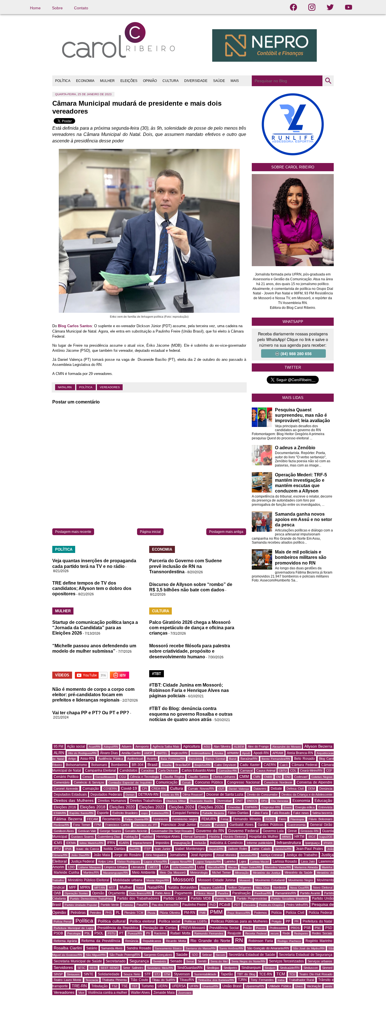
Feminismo (160, 819)
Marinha (327, 867)
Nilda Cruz (262, 887)
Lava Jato (308, 861)
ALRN (59, 752)
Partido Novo (224, 898)
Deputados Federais (106, 794)
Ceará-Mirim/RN (311, 770)
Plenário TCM (134, 912)
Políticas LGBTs (196, 921)
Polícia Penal (62, 921)
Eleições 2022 (151, 807)
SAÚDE (219, 81)
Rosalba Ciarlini (68, 948)
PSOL (98, 933)
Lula (200, 867)
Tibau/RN (186, 980)
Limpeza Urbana (115, 867)
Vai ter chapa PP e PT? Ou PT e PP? (90, 712)
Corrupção (91, 789)
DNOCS (252, 800)
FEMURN (208, 819)
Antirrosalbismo (201, 753)
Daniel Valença (239, 788)
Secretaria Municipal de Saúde (78, 961)
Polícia (276, 913)
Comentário (62, 782)
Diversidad (224, 800)
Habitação (131, 836)
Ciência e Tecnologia (144, 776)
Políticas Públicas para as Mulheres (239, 921)
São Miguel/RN (96, 954)
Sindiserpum (251, 968)
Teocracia (92, 980)
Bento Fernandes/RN (276, 758)
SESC (81, 967)
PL (118, 913)
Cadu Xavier (249, 765)
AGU (207, 746)
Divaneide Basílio (201, 800)
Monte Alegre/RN (157, 880)
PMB (202, 912)
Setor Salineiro (133, 967)
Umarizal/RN (210, 986)
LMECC (153, 867)
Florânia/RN (61, 824)
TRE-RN (79, 986)
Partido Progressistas (252, 898)
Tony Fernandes (262, 980)
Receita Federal (255, 933)
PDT (237, 904)
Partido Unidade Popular (81, 904)
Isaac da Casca (87, 848)
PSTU (111, 933)
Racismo (160, 933)
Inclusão (200, 843)
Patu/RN (142, 904)
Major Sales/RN (251, 867)
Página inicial (150, 532)
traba (281, 980)
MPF (72, 887)
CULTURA (170, 81)
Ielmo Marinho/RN (91, 843)
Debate (276, 789)
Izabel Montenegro (190, 849)
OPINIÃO (150, 81)
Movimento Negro (300, 880)
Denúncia (325, 788)
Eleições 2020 (122, 807)
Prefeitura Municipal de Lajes (73, 928)
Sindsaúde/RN (290, 967)
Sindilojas (213, 967)
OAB (57, 893)
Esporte (103, 813)
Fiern (282, 819)
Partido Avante (310, 893)
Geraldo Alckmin (136, 831)
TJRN (242, 980)
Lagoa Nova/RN (181, 861)
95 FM (58, 746)
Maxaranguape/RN (115, 872)
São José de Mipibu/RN (309, 948)
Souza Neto (131, 974)
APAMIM (232, 753)
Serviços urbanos (320, 961)
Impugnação (182, 843)
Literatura (137, 867)
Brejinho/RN (202, 765)
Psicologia (74, 933)
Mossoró (183, 879)
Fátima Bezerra (68, 819)
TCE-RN (265, 974)
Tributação (99, 986)
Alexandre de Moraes (286, 746)
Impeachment (142, 843)
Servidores (63, 967)
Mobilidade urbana (127, 880)
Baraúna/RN (248, 758)
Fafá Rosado (281, 813)
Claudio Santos (198, 776)
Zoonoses (184, 992)
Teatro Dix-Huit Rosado (315, 974)
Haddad (147, 836)
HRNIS (286, 836)
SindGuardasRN (190, 968)
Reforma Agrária (65, 941)
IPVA (68, 848)
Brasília (167, 765)
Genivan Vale (87, 831)
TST (134, 986)
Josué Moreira (226, 855)
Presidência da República (117, 928)
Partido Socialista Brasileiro (289, 898)
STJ (157, 974)
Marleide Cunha (66, 872)
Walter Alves (140, 993)
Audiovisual (135, 758)
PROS (295, 928)
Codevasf (300, 776)
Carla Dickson (168, 770)
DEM (311, 788)
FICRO (270, 819)
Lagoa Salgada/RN (208, 861)
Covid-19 (129, 788)
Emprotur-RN (270, 807)
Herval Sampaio (194, 836)
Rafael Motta (180, 933)
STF (147, 974)
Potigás (277, 921)
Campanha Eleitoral (100, 770)
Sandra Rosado (139, 948)
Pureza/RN (135, 933)
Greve (292, 831)
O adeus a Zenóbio (295, 447)
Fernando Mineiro (247, 819)
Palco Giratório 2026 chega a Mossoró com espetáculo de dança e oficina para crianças (191, 627)
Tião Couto (139, 980)
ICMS (58, 843)
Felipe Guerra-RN (136, 819)
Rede (286, 933)
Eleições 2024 (181, 807)
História (214, 836)
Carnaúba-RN (228, 770)
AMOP (148, 753)
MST (112, 887)
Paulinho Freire (194, 905)
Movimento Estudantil (270, 880)
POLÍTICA (62, 81)
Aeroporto (142, 746)
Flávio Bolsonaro (320, 819)
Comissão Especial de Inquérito (130, 782)
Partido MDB (201, 898)
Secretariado (115, 961)
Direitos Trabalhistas (146, 801)
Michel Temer (221, 872)
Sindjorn (270, 967)
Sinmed (327, 967)
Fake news (301, 813)
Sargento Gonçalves (158, 954)
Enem (287, 807)
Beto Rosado (304, 759)
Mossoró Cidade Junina (216, 880)
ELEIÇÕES (128, 81)
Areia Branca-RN (300, 753)
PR (296, 921)
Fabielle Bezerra (213, 813)
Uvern (299, 986)
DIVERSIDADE (195, 81)
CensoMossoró (105, 776)
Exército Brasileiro (124, 813)
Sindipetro (230, 967)
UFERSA (179, 986)
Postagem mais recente (73, 532)
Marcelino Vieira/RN (278, 867)
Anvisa (218, 753)
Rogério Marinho (318, 941)
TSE (124, 986)
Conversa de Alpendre (315, 782)
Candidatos (128, 770)
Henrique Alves (168, 837)
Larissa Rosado (285, 861)
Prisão (247, 928)
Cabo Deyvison (225, 765)
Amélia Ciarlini (131, 753)
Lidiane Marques (90, 867)
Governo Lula (273, 831)
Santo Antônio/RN (231, 948)
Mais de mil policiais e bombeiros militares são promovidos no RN (300, 557)
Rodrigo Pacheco (289, 941)
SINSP (58, 974)
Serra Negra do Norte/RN (248, 961)
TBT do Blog (246, 974)
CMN (256, 776)
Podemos (260, 912)
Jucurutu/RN (248, 855)
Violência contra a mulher (107, 993)
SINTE (89, 974)
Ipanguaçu (312, 843)
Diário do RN (170, 794)
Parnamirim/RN (285, 893)
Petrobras (78, 913)
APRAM (277, 753)
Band (232, 758)
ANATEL (161, 753)
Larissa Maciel (259, 861)
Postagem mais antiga (226, 532)
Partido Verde (110, 904)
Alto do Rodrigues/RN (82, 753)
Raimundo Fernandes (208, 933)
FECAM (92, 819)
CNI (278, 776)
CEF (329, 770)
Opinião (98, 893)
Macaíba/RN (216, 867)
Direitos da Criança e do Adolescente (306, 794)
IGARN (124, 843)
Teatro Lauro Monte (67, 980)
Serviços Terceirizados (286, 961)
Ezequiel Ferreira (185, 813)
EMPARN (251, 807)
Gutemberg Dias (108, 836)
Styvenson (182, 974)
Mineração (242, 872)
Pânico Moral (205, 893)
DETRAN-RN (148, 794)
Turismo (147, 986)
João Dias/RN (80, 855)
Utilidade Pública (279, 986)
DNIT (239, 800)
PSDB (58, 933)
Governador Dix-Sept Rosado (171, 831)
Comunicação (166, 782)
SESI (93, 967)
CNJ (287, 776)
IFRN (111, 843)
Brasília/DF (183, 765)
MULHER (107, 81)
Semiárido (159, 961)
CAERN (270, 765)
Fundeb (220, 824)
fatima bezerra (322, 813)
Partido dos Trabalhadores (138, 898)
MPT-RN (99, 887)
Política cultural (111, 921)
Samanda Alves (112, 948)
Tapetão (227, 974)
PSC (318, 928)
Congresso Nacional (243, 782)
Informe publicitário (260, 843)
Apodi (246, 753)
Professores (278, 928)
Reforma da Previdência (100, 941)
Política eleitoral (142, 921)
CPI (144, 788)
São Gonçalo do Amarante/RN (268, 948)
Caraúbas (148, 770)
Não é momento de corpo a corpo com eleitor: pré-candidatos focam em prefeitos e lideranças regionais (93, 694)
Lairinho (230, 861)
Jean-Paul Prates (309, 849)
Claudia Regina (173, 776)
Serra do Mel (219, 961)
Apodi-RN (261, 753)
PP (288, 921)
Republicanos (152, 941)
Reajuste (234, 933)
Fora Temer (81, 824)
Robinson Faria (260, 941)
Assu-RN (87, 759)
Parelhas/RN (263, 893)
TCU (292, 974)
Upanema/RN (255, 986)
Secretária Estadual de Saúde (252, 955)
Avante (152, 758)
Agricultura (191, 746)
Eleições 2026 (211, 807)
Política (86, 387)
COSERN (110, 788)
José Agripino (201, 855)
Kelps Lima (106, 861)
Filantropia (297, 819)
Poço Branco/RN (238, 912)
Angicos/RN (179, 753)
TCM (280, 974)
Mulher (126, 887)
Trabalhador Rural (301, 980)
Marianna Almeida (306, 867)
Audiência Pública (110, 758)
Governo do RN (210, 830)
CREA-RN (158, 788)
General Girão (321, 825)
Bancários (195, 758)
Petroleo (95, 912)
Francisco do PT (145, 824)
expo (144, 813)
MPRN (85, 887)
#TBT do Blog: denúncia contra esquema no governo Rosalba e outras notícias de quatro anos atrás (191, 714)
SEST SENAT (110, 967)
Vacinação (314, 986)
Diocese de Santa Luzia (224, 794)
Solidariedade (109, 974)
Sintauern (73, 974)
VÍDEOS (62, 675)
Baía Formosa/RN (173, 758)
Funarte (205, 824)
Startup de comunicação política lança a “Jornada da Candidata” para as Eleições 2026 (95, 627)
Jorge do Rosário (127, 855)
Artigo (72, 758)
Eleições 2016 (65, 807)
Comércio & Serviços (89, 782)
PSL (87, 933)
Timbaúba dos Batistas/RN (216, 980)
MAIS (235, 81)
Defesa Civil (295, 788)
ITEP (147, 848)
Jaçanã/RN (216, 848)
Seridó (202, 961)
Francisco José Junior (178, 825)
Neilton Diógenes (239, 887)
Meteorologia (199, 872)
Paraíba (223, 893)
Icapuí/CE (325, 836)
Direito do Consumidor (262, 794)
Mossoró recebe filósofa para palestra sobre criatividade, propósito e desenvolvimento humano (189, 651)
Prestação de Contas (159, 928)
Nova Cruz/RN (299, 887)
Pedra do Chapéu (271, 904)
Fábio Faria (260, 813)
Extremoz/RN (159, 813)
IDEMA (71, 843)
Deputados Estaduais (70, 794)
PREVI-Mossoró (193, 928)
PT (121, 933)
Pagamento (183, 893)
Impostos (162, 843)
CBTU (283, 770)
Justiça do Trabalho (301, 855)
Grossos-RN (309, 831)
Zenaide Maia (164, 993)
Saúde (182, 954)
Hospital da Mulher (263, 837)
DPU (264, 800)
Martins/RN (91, 872)
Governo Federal (243, 830)
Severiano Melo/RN (160, 967)
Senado (176, 961)
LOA (165, 867)
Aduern (126, 746)
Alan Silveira (222, 746)
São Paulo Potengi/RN (124, 954)
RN (239, 940)
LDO (71, 867)
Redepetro (301, 933)
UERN (163, 986)
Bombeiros (119, 765)
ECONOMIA (85, 81)
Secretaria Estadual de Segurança (305, 955)
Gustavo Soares (82, 836)
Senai (190, 961)
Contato (81, 8)
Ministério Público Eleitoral (88, 880)
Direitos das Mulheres (74, 800)
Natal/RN (65, 387)
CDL (293, 770)
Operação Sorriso (76, 893)
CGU (122, 776)
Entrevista (325, 807)
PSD (328, 928)
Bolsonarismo (76, 765)
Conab (186, 782)
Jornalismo (178, 855)
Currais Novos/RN (201, 788)
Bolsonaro (99, 765)
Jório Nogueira (155, 855)
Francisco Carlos (117, 824)
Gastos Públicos (270, 825)
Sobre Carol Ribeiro (292, 167)
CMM (244, 776)
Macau (232, 867)
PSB (307, 928)
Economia (301, 800)
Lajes (242, 861)
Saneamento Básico (168, 948)
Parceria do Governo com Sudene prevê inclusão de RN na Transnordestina (185, 566)
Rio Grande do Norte (210, 940)
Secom (220, 954)
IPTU (57, 848)
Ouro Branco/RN (140, 893)
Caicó (284, 765)
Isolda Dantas (114, 849)
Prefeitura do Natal (317, 921)
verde (328, 986)
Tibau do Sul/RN (163, 980)
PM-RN (189, 913)
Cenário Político (66, 777)
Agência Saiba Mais (166, 746)
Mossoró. (245, 880)
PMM (216, 912)
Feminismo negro (184, 819)
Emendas (234, 807)
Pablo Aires (163, 893)
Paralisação (241, 893)
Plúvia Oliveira (170, 912)
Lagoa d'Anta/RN (155, 861)
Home (35, 8)
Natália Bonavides (182, 887)
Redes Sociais (322, 933)
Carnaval (246, 770)
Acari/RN (94, 746)
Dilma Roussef (193, 794)
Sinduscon (310, 967)
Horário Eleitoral (234, 836)
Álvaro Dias (109, 753)
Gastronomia (296, 824)
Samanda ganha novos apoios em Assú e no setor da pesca (303, 519)
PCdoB (224, 905)
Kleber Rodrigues (128, 861)
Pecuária (249, 904)
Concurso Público (209, 782)
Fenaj (224, 819)
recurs (275, 933)
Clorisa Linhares (224, 776)
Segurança (139, 961)
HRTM (299, 837)
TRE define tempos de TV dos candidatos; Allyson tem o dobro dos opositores (91, 588)
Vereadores (110, 387)
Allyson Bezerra (318, 746)
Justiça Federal (83, 861)
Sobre (57, 8)
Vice (81, 992)
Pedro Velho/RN (297, 904)
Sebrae (207, 954)
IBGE (312, 836)
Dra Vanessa (279, 800)
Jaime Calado (260, 848)
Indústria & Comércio (226, 843)
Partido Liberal (175, 898)
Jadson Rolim (237, 848)
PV (148, 933)
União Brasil (232, 986)
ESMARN (60, 813)
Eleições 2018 (92, 807)
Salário (91, 948)
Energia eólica (305, 807)
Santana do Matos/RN (200, 948)
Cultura (176, 788)
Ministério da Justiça (266, 872)
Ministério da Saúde (299, 872)
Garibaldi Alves (241, 825)
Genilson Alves (64, 831)
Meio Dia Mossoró (173, 872)
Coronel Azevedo (66, 788)
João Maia (102, 855)
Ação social (76, 746)
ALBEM (239, 746)
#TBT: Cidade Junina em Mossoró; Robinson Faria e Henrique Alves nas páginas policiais (189, 690)
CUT (221, 788)
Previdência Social (224, 928)
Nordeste (279, 887)
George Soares (110, 831)
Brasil (152, 764)
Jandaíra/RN (283, 848)
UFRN (194, 986)
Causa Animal (265, 770)
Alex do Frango (258, 746)
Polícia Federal (320, 913)
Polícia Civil (295, 913)
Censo (87, 776)
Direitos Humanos (112, 801)
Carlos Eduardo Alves (198, 770)
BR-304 (138, 765)
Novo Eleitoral (323, 887)
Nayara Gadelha (212, 887)
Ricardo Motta (176, 941)
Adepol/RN (111, 746)
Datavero (259, 788)
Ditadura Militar (176, 800)
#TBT (156, 674)
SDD (195, 954)
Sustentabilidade (205, 974)
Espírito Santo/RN (81, 813)
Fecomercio (111, 819)
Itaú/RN (134, 848)
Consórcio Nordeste (278, 782)
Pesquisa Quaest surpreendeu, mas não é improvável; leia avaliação (302, 415)
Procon (260, 928)
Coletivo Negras (321, 776)
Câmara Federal (304, 765)
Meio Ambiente (143, 872)
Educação (323, 800)
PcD (213, 904)
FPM (97, 824)
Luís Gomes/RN (183, 867)
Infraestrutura (289, 842)
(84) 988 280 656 (296, 353)
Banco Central (215, 758)
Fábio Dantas (238, 813)
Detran (130, 794)
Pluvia (151, 912)
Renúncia (131, 941)
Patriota (128, 904)
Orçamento (116, 893)
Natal (139, 887)
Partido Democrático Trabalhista (91, 898)
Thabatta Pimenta (114, 980)
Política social (169, 921)
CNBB (268, 776)
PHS (108, 912)
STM (167, 974)
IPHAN (328, 843)
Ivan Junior (163, 848)
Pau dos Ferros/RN (165, 904)
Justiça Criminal (271, 855)
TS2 (114, 986)
